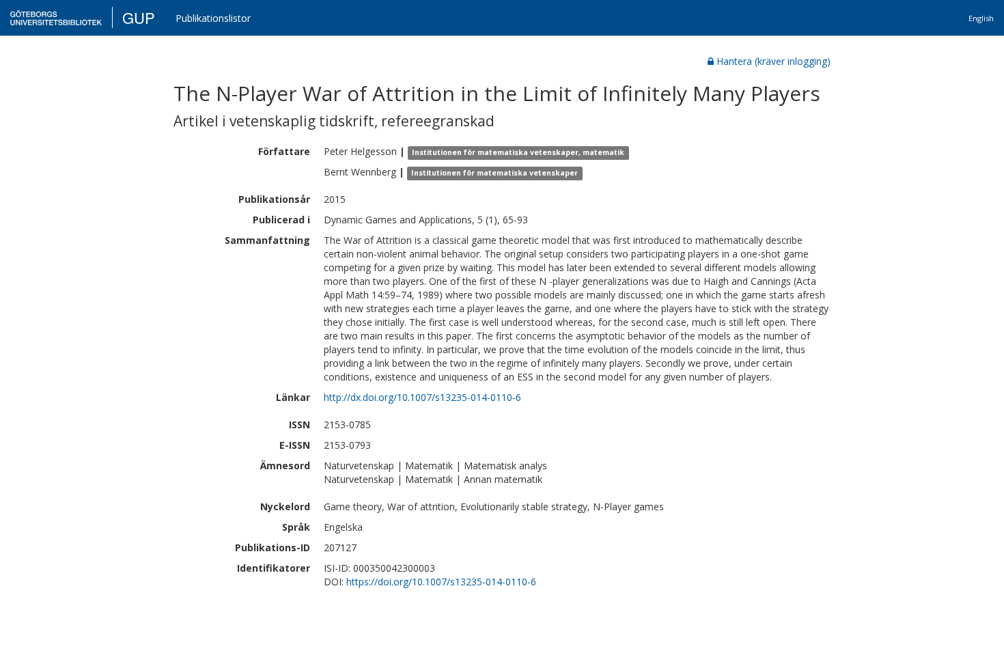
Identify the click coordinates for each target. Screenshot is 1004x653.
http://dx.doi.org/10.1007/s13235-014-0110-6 (422, 397)
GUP (138, 17)
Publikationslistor (213, 18)
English (981, 18)
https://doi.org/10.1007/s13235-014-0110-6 (441, 581)
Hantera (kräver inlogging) (773, 61)
